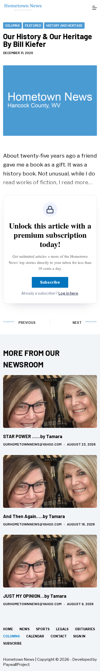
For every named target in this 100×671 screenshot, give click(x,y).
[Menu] (94, 7)
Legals (62, 629)
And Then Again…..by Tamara (34, 516)
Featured (33, 25)
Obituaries (85, 629)
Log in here (68, 293)
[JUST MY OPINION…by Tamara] (50, 561)
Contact (59, 636)
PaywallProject (16, 664)
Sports (42, 629)
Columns (12, 25)
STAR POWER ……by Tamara (32, 436)
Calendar (35, 636)
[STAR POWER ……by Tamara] (50, 401)
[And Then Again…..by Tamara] (50, 481)
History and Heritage (64, 25)
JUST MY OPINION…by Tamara (34, 596)
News (24, 629)
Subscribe (50, 282)
